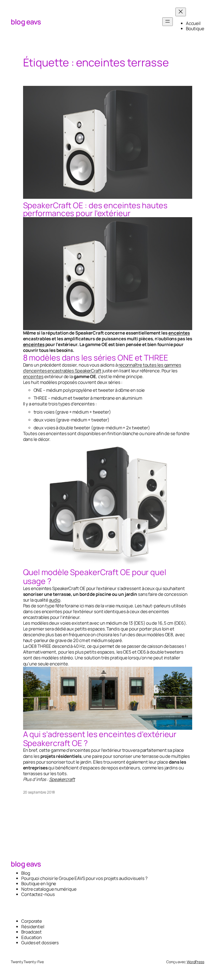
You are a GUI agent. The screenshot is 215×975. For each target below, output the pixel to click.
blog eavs (26, 22)
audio (54, 600)
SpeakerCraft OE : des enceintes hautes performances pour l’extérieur (95, 209)
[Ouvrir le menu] (167, 21)
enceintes (179, 333)
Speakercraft (62, 779)
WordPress (195, 961)
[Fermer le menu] (180, 12)
